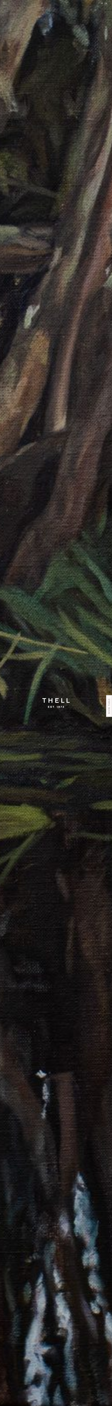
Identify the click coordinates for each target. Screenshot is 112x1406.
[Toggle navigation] (5, 3)
